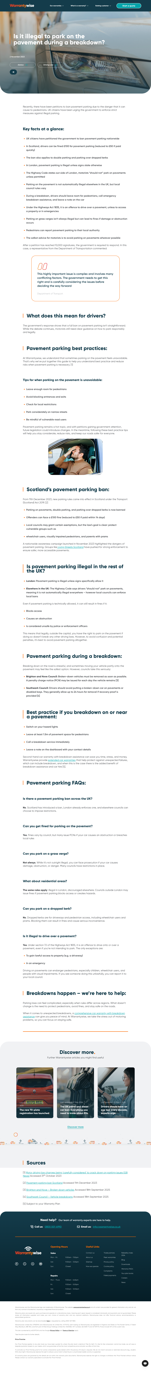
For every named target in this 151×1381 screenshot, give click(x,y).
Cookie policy (109, 1266)
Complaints (108, 1271)
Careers (124, 1278)
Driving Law (48, 65)
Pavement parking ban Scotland (44, 1182)
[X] (24, 1263)
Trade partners (109, 1253)
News (123, 1282)
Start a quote (128, 6)
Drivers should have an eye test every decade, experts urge (114, 1110)
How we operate (92, 1266)
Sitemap (89, 1262)
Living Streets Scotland (70, 547)
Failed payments (110, 1275)
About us (89, 1257)
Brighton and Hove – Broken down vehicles (50, 1189)
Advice (21, 65)
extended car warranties (62, 760)
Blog (123, 1260)
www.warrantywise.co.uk (81, 1307)
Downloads (125, 1264)
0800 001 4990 (53, 1226)
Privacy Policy (54, 1330)
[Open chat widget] (145, 1363)
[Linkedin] (32, 1263)
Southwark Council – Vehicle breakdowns (49, 1196)
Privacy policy (109, 1262)
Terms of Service (68, 1330)
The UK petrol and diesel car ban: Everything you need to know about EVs (74, 1110)
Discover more (75, 1126)
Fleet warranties (110, 1257)
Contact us (90, 1253)
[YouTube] (40, 1263)
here (48, 1321)
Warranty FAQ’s (127, 1269)
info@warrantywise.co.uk (106, 1226)
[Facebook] (16, 1263)
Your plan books (127, 1273)
